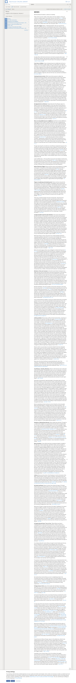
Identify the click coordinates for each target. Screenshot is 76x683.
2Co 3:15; (49, 483)
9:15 (36, 627)
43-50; (39, 366)
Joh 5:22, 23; (46, 628)
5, (52, 437)
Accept (8, 681)
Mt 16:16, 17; (59, 658)
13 (52, 297)
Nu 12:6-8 (40, 532)
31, (56, 437)
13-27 (49, 402)
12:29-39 (38, 190)
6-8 (37, 408)
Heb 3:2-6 (47, 634)
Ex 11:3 (39, 195)
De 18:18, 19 (52, 599)
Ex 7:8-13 (47, 174)
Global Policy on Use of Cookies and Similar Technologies (41, 676)
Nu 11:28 (45, 581)
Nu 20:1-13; (46, 473)
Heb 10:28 (53, 483)
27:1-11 (54, 429)
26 (36, 615)
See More (26, 30)
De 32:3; (62, 614)
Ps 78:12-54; (58, 620)
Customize (18, 681)
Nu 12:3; (60, 615)
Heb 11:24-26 (46, 651)
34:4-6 (61, 284)
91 (62, 481)
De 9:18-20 (45, 366)
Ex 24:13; (42, 583)
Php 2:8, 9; (60, 661)
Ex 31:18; (47, 323)
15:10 (52, 628)
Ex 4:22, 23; (45, 610)
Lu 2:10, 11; (50, 657)
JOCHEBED (45, 22)
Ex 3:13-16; (61, 613)
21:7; (42, 366)
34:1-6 (58, 504)
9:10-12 (39, 179)
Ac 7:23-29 (41, 61)
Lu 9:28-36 (51, 570)
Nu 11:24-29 (40, 378)
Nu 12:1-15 (59, 420)
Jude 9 (49, 518)
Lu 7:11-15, (39, 621)
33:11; (45, 583)
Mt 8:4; (65, 481)
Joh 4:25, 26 (37, 660)
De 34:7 (61, 150)
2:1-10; (62, 606)
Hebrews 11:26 (42, 114)
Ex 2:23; (41, 137)
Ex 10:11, (58, 233)
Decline (12, 681)
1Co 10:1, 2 (63, 263)
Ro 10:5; (42, 483)
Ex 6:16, (60, 23)
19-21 (56, 610)
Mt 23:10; (42, 628)
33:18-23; (58, 284)
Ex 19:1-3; (54, 284)
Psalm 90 (54, 481)
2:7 (65, 23)
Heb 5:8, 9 (47, 101)
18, (62, 23)
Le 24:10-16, (44, 429)
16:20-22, (36, 366)
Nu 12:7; (39, 556)
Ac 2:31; (63, 635)
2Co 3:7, (50, 297)
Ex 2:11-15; (37, 61)
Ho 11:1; (49, 610)
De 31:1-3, (59, 500)
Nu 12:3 (54, 160)
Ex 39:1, (50, 437)
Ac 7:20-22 (54, 37)
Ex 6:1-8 (59, 207)
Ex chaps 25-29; (37, 315)
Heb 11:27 (51, 247)
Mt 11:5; (63, 620)
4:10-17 (44, 137)
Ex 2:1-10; (50, 37)
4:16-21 (57, 657)
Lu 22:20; (63, 626)
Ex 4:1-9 (54, 118)
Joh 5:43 (38, 614)
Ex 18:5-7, (46, 402)
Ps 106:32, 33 (56, 473)
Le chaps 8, (43, 315)
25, (65, 437)
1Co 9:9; (45, 483)
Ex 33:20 (45, 288)
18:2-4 (40, 74)
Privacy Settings (18, 678)
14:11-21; (65, 365)
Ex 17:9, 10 (39, 582)
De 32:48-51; (54, 504)
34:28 (60, 319)
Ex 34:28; (47, 611)
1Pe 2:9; (51, 626)
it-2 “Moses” (8, 9)
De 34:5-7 (41, 510)
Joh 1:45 (43, 592)
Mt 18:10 (51, 549)
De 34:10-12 (41, 540)
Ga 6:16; (55, 626)
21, (53, 437)
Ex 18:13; (59, 627)
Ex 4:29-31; (59, 201)
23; (47, 429)
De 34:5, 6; (59, 635)
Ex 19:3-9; (59, 626)
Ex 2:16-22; (36, 74)
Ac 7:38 (61, 292)
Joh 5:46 (58, 588)
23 (61, 500)
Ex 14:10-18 (55, 259)
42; (58, 437)
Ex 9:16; (63, 188)
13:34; (50, 628)
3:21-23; (54, 657)
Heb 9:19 (61, 307)
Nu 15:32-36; (50, 429)
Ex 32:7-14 (61, 344)
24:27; (39, 483)
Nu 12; (61, 365)
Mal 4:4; (38, 628)
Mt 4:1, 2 (51, 611)
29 (36, 438)
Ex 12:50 (46, 243)
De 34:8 (39, 521)
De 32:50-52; (51, 473)
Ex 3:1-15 (64, 643)
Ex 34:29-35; (45, 297)
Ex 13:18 (41, 212)
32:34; (62, 627)
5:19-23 (62, 201)
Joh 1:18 (49, 289)
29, (55, 437)
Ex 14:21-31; (53, 620)
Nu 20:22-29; (51, 490)
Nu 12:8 (55, 549)
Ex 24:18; (57, 319)
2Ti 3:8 (57, 169)
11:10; (35, 190)
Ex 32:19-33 (56, 359)
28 (60, 233)
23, (63, 437)
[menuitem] (70, 4)
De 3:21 (48, 583)
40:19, (60, 437)
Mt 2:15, (53, 610)
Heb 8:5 (39, 441)
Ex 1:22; (59, 606)
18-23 (43, 621)
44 (37, 592)
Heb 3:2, (43, 556)
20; (64, 23)
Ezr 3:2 (61, 18)
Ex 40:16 (57, 434)
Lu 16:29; (36, 483)
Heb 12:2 (64, 661)
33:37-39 (56, 490)
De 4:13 (50, 323)
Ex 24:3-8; (57, 307)
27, (34, 438)
